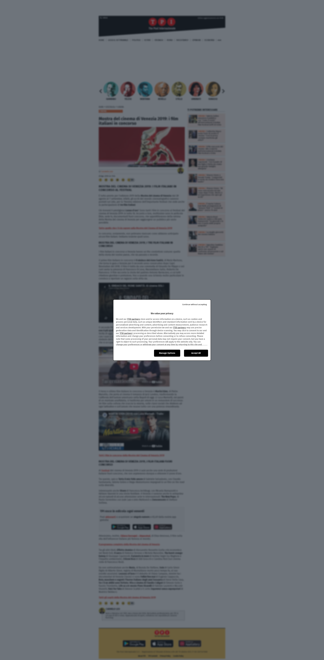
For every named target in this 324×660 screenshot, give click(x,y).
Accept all (196, 353)
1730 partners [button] (133, 319)
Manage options (167, 353)
